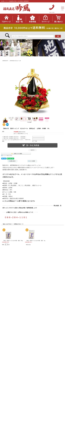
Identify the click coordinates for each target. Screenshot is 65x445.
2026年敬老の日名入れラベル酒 (15, 60)
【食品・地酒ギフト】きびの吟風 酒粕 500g (13, 240)
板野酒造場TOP (5, 60)
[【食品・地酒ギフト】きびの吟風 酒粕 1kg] (31, 233)
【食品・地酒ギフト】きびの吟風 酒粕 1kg (35, 240)
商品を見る (28, 244)
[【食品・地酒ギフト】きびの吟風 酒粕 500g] (8, 233)
